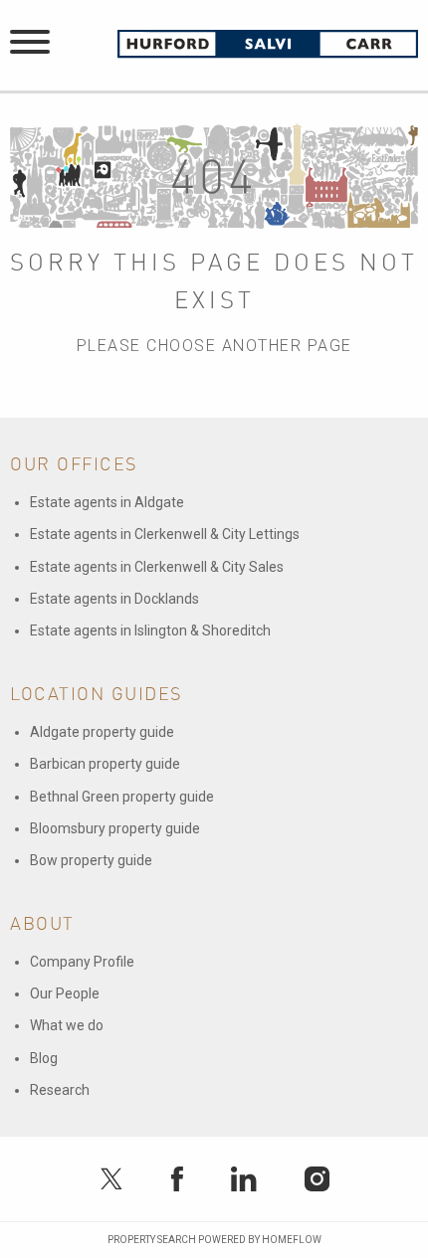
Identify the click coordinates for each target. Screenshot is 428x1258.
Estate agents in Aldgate (107, 502)
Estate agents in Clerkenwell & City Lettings (165, 534)
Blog (44, 1058)
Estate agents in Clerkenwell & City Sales (157, 567)
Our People (65, 993)
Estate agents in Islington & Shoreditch (150, 630)
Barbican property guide (105, 764)
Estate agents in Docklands (114, 599)
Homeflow (291, 1239)
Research (60, 1090)
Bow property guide (91, 860)
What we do (67, 1025)
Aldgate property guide (102, 732)
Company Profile (82, 962)
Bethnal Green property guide (122, 797)
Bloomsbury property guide (115, 828)
